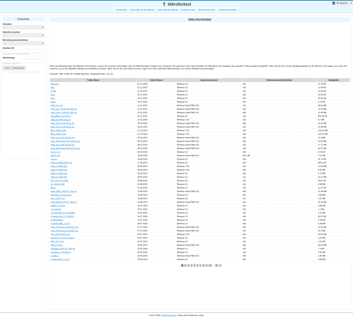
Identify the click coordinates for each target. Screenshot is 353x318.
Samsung (55, 84)
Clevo (53, 102)
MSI (52, 87)
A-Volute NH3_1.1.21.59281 (63, 213)
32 (217, 265)
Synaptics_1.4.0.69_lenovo (62, 238)
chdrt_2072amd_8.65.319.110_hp (65, 141)
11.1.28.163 (56, 209)
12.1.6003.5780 (57, 184)
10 (210, 265)
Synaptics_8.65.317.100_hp (63, 248)
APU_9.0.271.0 (57, 241)
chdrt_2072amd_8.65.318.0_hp (64, 227)
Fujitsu (53, 91)
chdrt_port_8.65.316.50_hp (62, 137)
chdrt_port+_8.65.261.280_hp (64, 109)
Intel (52, 98)
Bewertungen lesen (206, 9)
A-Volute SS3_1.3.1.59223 (62, 216)
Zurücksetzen (18, 68)
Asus (53, 95)
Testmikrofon (121, 9)
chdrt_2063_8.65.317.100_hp (64, 191)
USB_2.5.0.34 (57, 105)
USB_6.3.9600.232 (59, 166)
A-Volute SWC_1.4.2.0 (60, 223)
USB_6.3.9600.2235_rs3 (61, 163)
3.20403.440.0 (57, 220)
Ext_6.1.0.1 (56, 152)
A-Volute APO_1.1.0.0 (60, 259)
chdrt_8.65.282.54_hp (60, 234)
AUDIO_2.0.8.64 (58, 206)
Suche (7, 68)
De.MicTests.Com (169, 315)
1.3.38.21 (55, 256)
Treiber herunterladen (227, 9)
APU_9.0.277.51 (58, 198)
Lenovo (54, 159)
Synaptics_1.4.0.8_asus (61, 195)
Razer (53, 188)
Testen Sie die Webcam (168, 9)
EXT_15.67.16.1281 (59, 180)
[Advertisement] (132, 43)
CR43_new (55, 155)
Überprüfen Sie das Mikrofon (142, 9)
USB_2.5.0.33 (57, 245)
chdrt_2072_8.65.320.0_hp (62, 123)
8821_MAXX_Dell (58, 130)
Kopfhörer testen (188, 9)
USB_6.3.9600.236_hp (60, 120)
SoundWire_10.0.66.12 (61, 116)
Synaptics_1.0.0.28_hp (61, 252)
